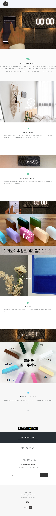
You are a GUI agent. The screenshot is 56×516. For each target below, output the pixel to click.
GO (44, 475)
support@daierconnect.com (28, 495)
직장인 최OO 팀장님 (24, 396)
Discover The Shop (28, 437)
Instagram (27, 502)
